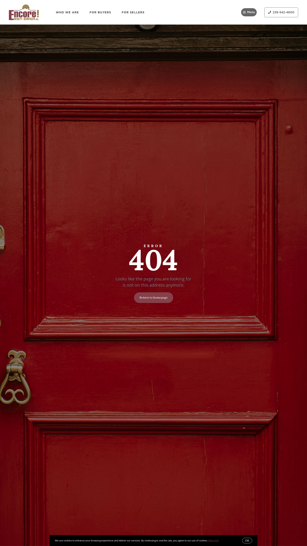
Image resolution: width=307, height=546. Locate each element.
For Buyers (100, 12)
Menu (251, 12)
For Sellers (133, 12)
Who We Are (67, 12)
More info (213, 540)
